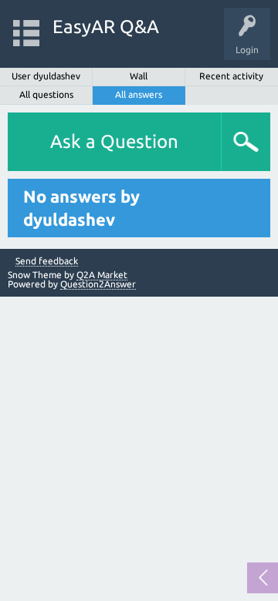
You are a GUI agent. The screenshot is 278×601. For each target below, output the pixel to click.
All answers (138, 94)
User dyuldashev (46, 76)
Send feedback (46, 261)
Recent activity (231, 76)
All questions (46, 94)
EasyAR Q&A (106, 26)
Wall (138, 76)
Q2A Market (101, 275)
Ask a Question (114, 141)
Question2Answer (98, 284)
